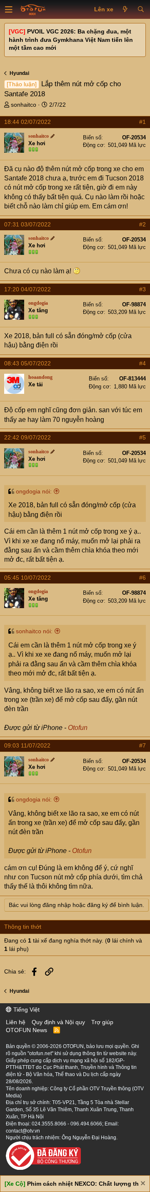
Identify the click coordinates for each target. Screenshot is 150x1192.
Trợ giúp (102, 1022)
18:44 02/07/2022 (27, 121)
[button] (9, 9)
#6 (142, 577)
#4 (142, 363)
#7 (142, 745)
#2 (142, 224)
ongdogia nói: (34, 491)
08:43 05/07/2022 (27, 363)
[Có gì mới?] (125, 9)
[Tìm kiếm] (140, 9)
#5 (142, 437)
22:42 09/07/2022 (27, 437)
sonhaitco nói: (34, 631)
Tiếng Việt (26, 1009)
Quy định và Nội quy (58, 1022)
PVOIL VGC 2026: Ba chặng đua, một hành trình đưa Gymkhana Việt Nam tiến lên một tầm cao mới (71, 39)
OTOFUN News (26, 1030)
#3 (142, 289)
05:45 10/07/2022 (27, 577)
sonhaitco (23, 104)
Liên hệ (15, 1022)
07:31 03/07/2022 (27, 224)
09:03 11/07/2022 (27, 745)
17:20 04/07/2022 (27, 289)
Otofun (78, 727)
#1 (142, 121)
